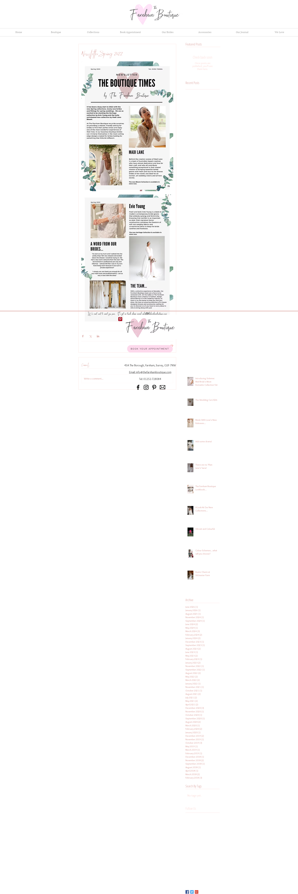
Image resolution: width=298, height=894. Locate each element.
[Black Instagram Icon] (146, 387)
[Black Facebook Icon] (138, 387)
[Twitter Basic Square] (192, 892)
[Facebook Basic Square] (187, 892)
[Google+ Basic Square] (196, 892)
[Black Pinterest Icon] (154, 387)
